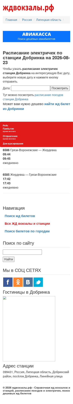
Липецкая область (48, 20)
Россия (27, 20)
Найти (8, 259)
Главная (11, 20)
